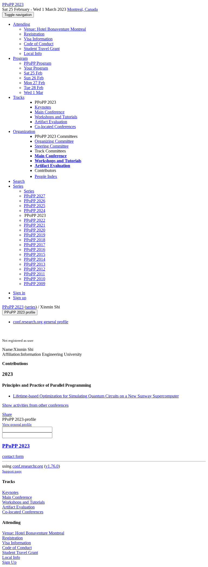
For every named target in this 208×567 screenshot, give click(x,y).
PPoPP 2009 (34, 283)
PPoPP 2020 (34, 230)
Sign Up (9, 562)
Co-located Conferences (55, 126)
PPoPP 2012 (34, 269)
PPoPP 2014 (34, 259)
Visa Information (38, 39)
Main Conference (49, 112)
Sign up (19, 297)
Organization (24, 131)
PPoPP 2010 (34, 278)
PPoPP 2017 (34, 244)
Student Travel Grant (42, 48)
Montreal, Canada (82, 9)
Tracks (18, 97)
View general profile (17, 424)
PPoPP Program (37, 63)
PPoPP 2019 (34, 235)
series (30, 307)
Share (7, 414)
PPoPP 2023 (13, 307)
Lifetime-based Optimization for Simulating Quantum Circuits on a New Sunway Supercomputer (96, 396)
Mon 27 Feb (34, 82)
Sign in (19, 293)
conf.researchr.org (27, 466)
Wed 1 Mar (33, 92)
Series (29, 191)
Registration (34, 34)
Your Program (36, 68)
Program (20, 58)
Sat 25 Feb (33, 73)
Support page (12, 471)
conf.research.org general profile (40, 322)
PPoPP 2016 (34, 249)
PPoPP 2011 (34, 274)
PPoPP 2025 (34, 205)
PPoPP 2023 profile (19, 312)
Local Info (33, 53)
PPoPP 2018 (34, 239)
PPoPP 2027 (34, 196)
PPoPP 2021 (34, 225)
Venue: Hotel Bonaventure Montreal (55, 29)
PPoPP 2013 (34, 264)
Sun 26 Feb (34, 78)
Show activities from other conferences (35, 405)
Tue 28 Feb (33, 87)
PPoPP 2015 (34, 254)
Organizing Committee (54, 141)
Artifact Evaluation (51, 121)
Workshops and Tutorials (56, 117)
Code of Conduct (38, 43)
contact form (13, 456)
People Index (46, 176)
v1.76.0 (52, 466)
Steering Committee (52, 146)
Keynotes (43, 107)
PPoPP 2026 (34, 200)
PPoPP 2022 (34, 220)
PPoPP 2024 (34, 210)
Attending (21, 24)
